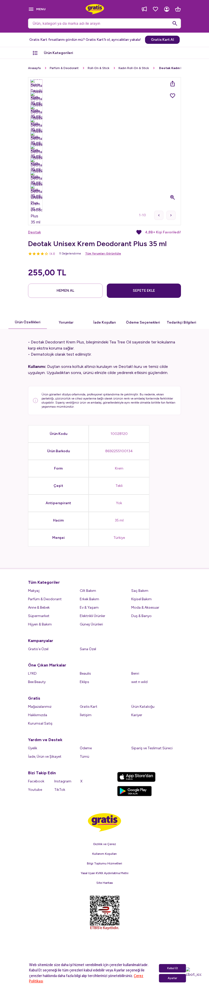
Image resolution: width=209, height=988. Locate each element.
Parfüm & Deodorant (64, 68)
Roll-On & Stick (98, 68)
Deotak (34, 232)
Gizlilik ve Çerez (104, 844)
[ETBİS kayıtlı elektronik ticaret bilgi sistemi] (104, 912)
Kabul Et (172, 968)
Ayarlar (172, 978)
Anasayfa (34, 68)
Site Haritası (104, 883)
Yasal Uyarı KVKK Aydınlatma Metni (104, 873)
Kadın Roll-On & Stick (134, 68)
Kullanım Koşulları (104, 854)
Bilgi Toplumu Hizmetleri (104, 863)
